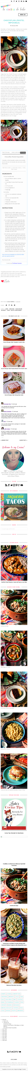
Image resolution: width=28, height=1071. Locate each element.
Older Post (23, 440)
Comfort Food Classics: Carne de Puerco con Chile (14, 582)
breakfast (11, 996)
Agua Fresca (9, 999)
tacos (17, 996)
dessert (3, 310)
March (5, 1021)
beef (15, 999)
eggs (22, 1002)
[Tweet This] (6, 305)
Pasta (21, 1007)
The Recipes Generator (17, 263)
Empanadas (20, 1010)
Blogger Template (22, 1069)
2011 (3, 1037)
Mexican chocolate (6, 1007)
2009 (3, 1040)
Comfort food (16, 993)
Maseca (10, 1005)
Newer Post (5, 440)
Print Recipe (22, 152)
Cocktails (20, 999)
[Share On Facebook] (9, 305)
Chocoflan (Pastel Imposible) (10, 1027)
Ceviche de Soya (14, 905)
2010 (3, 1038)
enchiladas (16, 1005)
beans (2, 1002)
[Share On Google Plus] (12, 305)
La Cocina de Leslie (9, 1069)
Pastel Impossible (16, 310)
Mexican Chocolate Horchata (14, 985)
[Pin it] (14, 305)
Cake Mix (11, 309)
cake (6, 309)
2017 (3, 1029)
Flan (8, 310)
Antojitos (4, 1005)
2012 (3, 1036)
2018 (3, 1019)
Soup (2, 999)
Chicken (9, 993)
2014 (3, 1033)
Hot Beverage (9, 1002)
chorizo (17, 1002)
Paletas (14, 1010)
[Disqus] (14, 419)
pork (21, 996)
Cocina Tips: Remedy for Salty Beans (14, 833)
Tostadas (15, 1007)
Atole (2, 1010)
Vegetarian (4, 996)
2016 (3, 1030)
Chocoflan (18, 309)
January (5, 1022)
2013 (3, 1034)
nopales (8, 1010)
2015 (3, 1031)
